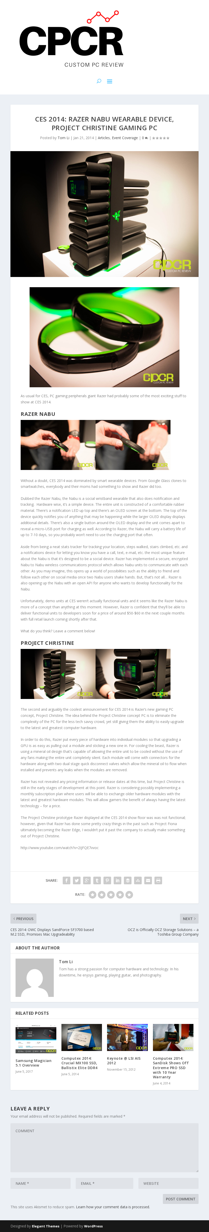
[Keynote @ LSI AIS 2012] (127, 1037)
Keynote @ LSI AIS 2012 (124, 1060)
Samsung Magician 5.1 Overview (33, 1063)
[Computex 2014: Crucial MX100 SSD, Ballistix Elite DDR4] (81, 1037)
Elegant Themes (45, 1226)
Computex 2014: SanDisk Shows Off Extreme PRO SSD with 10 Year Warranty (171, 1067)
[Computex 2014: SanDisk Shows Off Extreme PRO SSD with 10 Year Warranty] (173, 1037)
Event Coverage (125, 137)
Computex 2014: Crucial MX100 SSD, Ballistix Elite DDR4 (79, 1063)
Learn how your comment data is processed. (113, 1206)
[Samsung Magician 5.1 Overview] (36, 1038)
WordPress (93, 1226)
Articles (104, 137)
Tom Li (63, 137)
